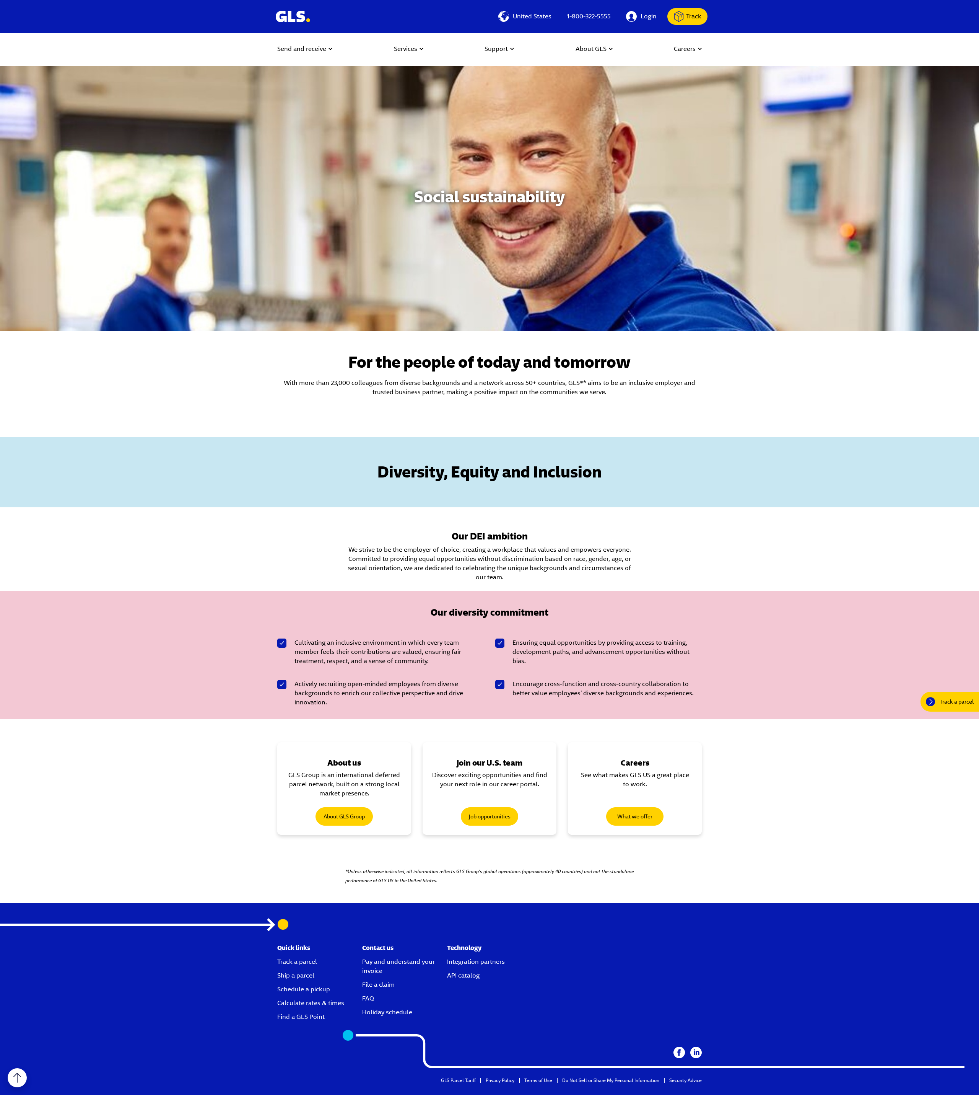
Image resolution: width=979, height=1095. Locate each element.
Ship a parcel (295, 975)
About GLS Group (344, 816)
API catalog (463, 975)
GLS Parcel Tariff (458, 1080)
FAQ (368, 998)
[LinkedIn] (696, 1052)
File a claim (378, 985)
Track (693, 16)
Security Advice (685, 1080)
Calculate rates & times (310, 1003)
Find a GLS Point (301, 1017)
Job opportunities (490, 816)
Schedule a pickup (303, 989)
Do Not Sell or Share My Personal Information (610, 1080)
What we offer (634, 816)
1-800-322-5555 (589, 16)
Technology (464, 948)
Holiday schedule (387, 1012)
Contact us (378, 948)
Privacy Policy (500, 1080)
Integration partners (476, 962)
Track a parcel (297, 962)
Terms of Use (538, 1080)
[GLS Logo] (293, 16)
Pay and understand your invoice (398, 966)
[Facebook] (679, 1052)
